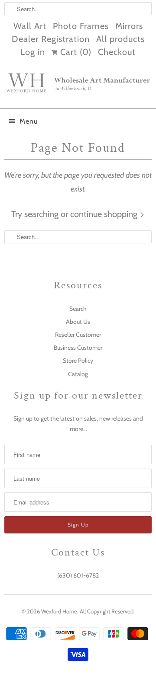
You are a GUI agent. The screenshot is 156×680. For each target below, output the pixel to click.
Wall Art (29, 26)
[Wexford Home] (78, 86)
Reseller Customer (78, 334)
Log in (32, 52)
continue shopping (105, 214)
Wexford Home (59, 611)
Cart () (74, 52)
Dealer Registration (51, 39)
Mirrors (129, 26)
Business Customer (78, 347)
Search (78, 309)
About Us (78, 322)
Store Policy (78, 360)
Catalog (78, 374)
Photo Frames (81, 26)
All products (120, 39)
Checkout (117, 52)
